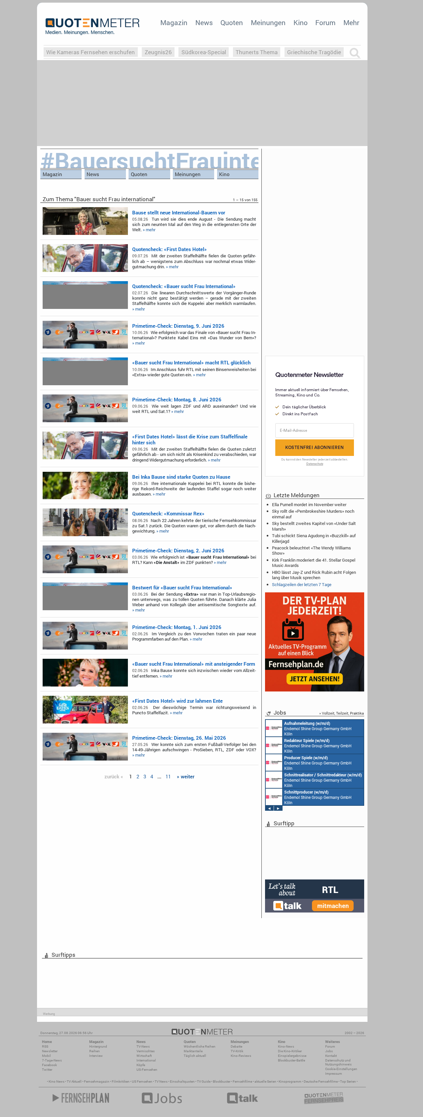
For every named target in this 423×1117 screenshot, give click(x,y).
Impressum (333, 1073)
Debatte (236, 1046)
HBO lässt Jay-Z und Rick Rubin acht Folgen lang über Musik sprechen (314, 574)
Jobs (329, 1051)
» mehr (149, 230)
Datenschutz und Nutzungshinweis (338, 1062)
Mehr (351, 22)
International (146, 1060)
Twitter (47, 1069)
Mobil (46, 1056)
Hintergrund (98, 1046)
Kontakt (331, 1056)
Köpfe (140, 1065)
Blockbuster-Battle (291, 1060)
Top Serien (348, 1081)
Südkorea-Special (203, 52)
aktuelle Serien (265, 1081)
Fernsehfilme (242, 1081)
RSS (45, 1046)
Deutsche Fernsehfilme (321, 1081)
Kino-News (286, 1046)
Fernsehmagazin (96, 1081)
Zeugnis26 (158, 52)
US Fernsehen (142, 1081)
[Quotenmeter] (92, 26)
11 (168, 776)
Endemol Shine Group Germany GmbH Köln (318, 728)
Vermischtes (145, 1051)
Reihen (94, 1051)
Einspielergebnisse (292, 1056)
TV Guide (204, 1081)
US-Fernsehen (146, 1069)
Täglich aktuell (195, 1056)
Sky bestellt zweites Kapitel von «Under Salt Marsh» (314, 526)
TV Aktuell (74, 1081)
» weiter (185, 776)
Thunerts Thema (257, 52)
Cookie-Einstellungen (341, 1069)
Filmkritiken (121, 1081)
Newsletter (50, 1051)
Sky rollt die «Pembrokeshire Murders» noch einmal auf (313, 513)
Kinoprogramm (290, 1081)
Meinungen (268, 22)
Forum (325, 22)
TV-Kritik (237, 1051)
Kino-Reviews (241, 1056)
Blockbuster (221, 1081)
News (204, 22)
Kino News (56, 1081)
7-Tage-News (52, 1060)
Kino (300, 22)
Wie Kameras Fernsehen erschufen (90, 52)
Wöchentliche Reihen (199, 1046)
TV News (161, 1081)
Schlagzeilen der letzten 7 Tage (301, 584)
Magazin (173, 22)
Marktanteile (193, 1051)
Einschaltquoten (182, 1081)
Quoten (231, 22)
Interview (96, 1056)
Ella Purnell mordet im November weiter (309, 504)
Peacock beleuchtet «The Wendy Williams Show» (311, 550)
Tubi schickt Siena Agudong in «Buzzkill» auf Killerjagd (314, 538)
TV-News (143, 1046)
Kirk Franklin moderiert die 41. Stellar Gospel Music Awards (313, 562)
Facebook (49, 1065)
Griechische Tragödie (314, 52)
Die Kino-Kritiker (290, 1051)
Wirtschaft (144, 1056)
